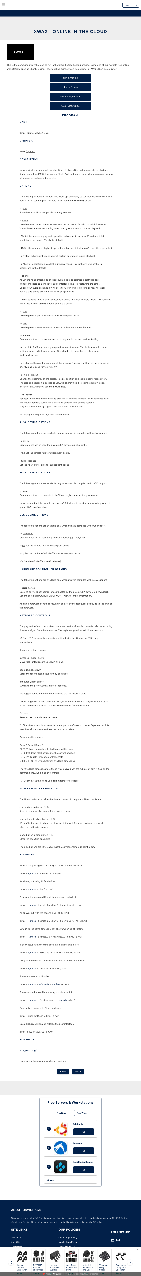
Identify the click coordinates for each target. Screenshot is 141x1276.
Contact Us (16, 1247)
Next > (78, 1071)
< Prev (63, 1071)
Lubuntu (77, 1143)
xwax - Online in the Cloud (70, 31)
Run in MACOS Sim (70, 106)
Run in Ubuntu (70, 77)
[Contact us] (118, 1240)
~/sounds (44, 984)
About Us (15, 1242)
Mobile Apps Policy (68, 1242)
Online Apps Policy (68, 1237)
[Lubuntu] (61, 1148)
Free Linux (61, 1113)
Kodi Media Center (83, 1162)
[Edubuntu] (61, 1129)
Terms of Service (67, 1247)
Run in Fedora (70, 87)
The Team (16, 1237)
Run (84, 1132)
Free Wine (81, 1113)
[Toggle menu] (3, 5)
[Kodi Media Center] (61, 1167)
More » (51, 1180)
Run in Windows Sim (70, 96)
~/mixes (56, 984)
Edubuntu (78, 1124)
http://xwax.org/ (28, 1050)
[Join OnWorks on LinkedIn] (112, 1240)
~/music (32, 873)
